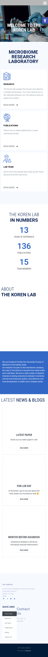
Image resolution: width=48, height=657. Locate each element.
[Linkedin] (14, 598)
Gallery (7, 632)
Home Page (8, 614)
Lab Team (8, 623)
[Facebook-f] (7, 598)
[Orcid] (11, 598)
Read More (24, 499)
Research (8, 618)
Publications (9, 628)
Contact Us (8, 637)
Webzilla (28, 651)
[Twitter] (3, 598)
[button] (45, 21)
